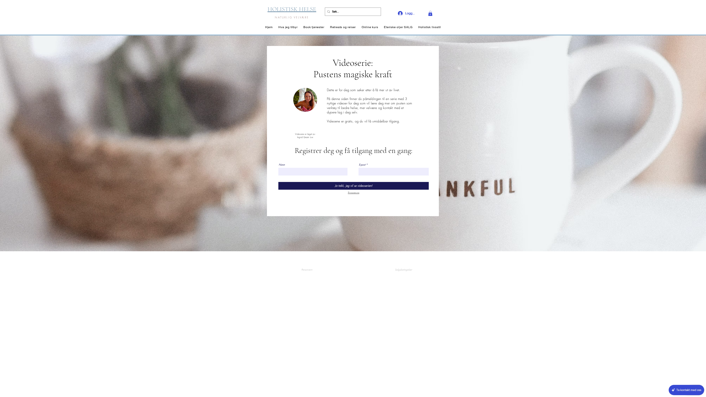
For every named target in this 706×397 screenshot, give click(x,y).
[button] (430, 13)
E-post (362, 164)
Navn (282, 164)
